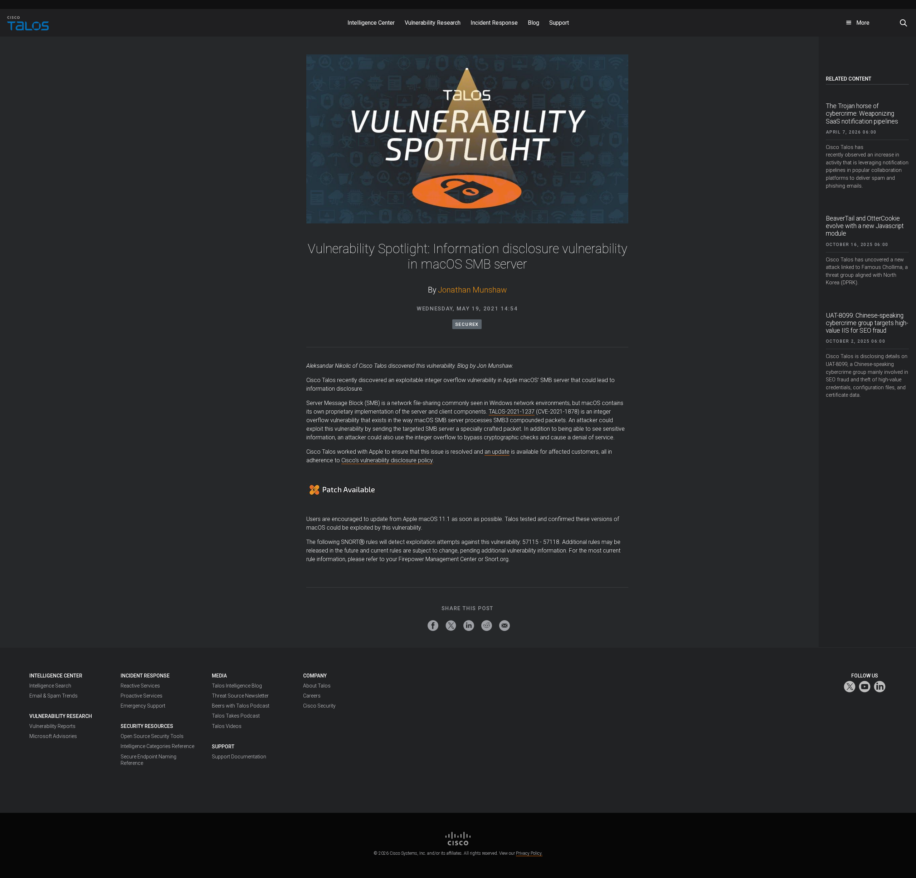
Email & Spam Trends (53, 696)
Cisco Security (319, 706)
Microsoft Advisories (53, 736)
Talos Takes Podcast (236, 716)
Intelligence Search (50, 686)
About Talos (317, 686)
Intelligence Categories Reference (157, 746)
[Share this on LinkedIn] (468, 625)
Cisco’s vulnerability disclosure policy (387, 460)
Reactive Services (140, 686)
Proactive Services (141, 696)
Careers (312, 696)
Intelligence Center (55, 676)
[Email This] (504, 625)
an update (497, 451)
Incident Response (145, 676)
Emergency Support (143, 706)
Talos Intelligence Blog (237, 686)
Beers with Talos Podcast (240, 706)
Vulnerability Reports (52, 726)
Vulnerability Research (60, 716)
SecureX (467, 324)
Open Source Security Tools (152, 736)
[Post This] (450, 625)
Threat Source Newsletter (240, 696)
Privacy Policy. (529, 853)
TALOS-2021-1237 (512, 411)
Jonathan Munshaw (472, 289)
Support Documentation (239, 756)
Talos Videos (227, 726)
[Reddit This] (486, 625)
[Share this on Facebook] (433, 625)
